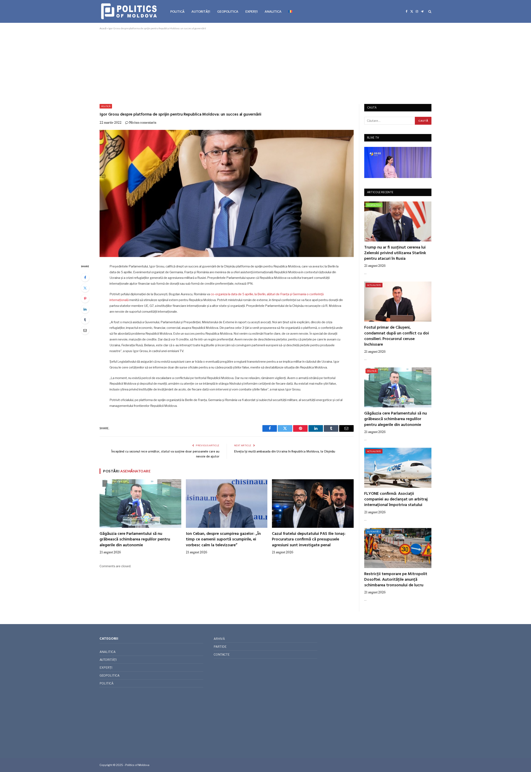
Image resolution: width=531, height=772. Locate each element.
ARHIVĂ (219, 638)
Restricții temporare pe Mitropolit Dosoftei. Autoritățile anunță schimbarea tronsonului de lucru (395, 579)
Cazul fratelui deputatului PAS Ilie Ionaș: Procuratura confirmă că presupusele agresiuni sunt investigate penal (309, 539)
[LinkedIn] (85, 309)
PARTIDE (220, 646)
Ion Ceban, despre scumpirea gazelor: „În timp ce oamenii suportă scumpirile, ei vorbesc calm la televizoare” (223, 539)
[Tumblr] (85, 320)
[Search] (429, 11)
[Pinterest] (85, 298)
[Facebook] (85, 277)
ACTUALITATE (374, 285)
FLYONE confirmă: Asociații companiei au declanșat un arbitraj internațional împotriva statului (396, 499)
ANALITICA (273, 11)
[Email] (85, 330)
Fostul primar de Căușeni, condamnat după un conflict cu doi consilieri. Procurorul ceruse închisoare (396, 336)
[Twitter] (85, 288)
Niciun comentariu (142, 122)
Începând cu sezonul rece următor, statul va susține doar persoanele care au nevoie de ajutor (165, 454)
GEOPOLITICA (227, 11)
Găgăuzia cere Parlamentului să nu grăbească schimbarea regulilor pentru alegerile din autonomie (135, 539)
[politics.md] (130, 11)
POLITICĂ (177, 11)
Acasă (103, 28)
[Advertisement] (265, 66)
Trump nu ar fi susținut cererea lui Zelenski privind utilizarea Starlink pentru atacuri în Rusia (395, 253)
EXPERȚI (251, 11)
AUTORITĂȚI (200, 11)
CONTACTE (222, 654)
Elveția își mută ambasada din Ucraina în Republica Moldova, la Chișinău (284, 451)
